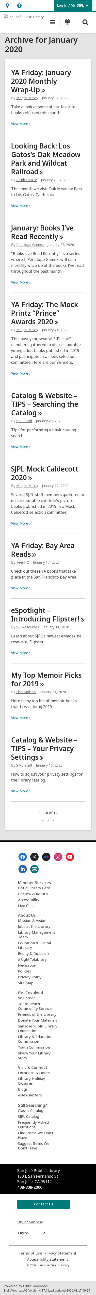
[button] (7, 5)
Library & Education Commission (35, 1039)
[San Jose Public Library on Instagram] (58, 857)
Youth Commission (34, 1047)
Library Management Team (36, 934)
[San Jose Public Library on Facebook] (22, 857)
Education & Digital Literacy (34, 945)
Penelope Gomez (30, 244)
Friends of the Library (37, 1014)
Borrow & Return (33, 893)
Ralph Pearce (26, 179)
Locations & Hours (34, 1072)
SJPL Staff (24, 420)
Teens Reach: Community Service (35, 1006)
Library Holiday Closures (31, 1081)
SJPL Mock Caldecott (44, 473)
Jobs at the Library (34, 926)
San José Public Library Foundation (37, 1028)
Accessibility (28, 899)
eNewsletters (30, 1095)
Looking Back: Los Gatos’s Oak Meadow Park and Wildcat (45, 158)
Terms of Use (30, 1253)
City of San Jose (30, 1221)
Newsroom (27, 965)
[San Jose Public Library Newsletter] (34, 869)
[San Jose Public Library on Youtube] (70, 857)
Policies (24, 971)
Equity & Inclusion (33, 953)
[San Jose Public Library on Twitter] (34, 857)
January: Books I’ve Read (42, 232)
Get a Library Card (34, 887)
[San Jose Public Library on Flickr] (46, 857)
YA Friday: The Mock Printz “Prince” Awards (44, 313)
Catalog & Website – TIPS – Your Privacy (44, 748)
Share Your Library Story (34, 1055)
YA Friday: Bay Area (43, 550)
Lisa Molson (26, 691)
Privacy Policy (30, 976)
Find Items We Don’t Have (35, 1135)
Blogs (23, 1089)
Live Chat (26, 905)
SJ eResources (27, 627)
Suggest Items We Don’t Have (33, 1145)
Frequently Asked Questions (33, 1124)
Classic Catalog (30, 1110)
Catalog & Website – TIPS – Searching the (44, 404)
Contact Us (43, 1204)
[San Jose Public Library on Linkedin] (22, 869)
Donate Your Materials (37, 1020)
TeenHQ (22, 562)
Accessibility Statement (47, 1259)
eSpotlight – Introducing (45, 614)
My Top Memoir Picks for (46, 679)
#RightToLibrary (32, 959)
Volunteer (26, 997)
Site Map (25, 982)
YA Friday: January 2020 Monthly (41, 81)
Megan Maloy (27, 97)
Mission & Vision (32, 920)
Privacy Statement (60, 1253)
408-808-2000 (29, 1187)
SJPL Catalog (28, 1116)
